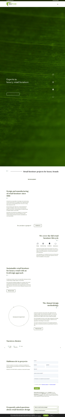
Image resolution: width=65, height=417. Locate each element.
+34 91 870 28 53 (55, 0)
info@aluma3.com (9, 0)
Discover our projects (13, 94)
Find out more (11, 290)
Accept (46, 415)
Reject (52, 415)
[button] (60, 347)
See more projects (32, 179)
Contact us (24, 94)
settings (39, 415)
